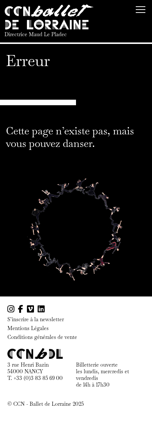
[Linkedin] (41, 309)
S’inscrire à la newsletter (35, 319)
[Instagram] (10, 309)
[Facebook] (20, 309)
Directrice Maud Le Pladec (35, 34)
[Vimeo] (30, 309)
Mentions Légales (28, 328)
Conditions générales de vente (42, 337)
